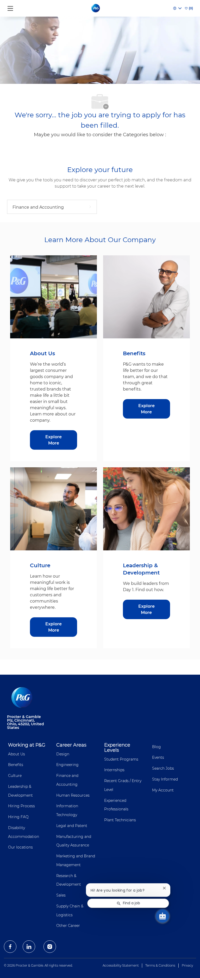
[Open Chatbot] (162, 916)
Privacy (187, 965)
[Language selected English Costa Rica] (177, 8)
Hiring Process (21, 806)
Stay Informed (165, 779)
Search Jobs (163, 768)
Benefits (15, 764)
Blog (156, 746)
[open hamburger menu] (10, 7)
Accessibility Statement (121, 965)
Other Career (68, 925)
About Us (16, 754)
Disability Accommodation (23, 832)
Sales (61, 895)
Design (62, 754)
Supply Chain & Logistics (69, 910)
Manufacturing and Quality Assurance (73, 841)
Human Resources (73, 795)
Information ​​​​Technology (67, 810)
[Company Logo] (96, 8)
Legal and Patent (71, 825)
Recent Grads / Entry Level (122, 785)
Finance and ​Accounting (67, 780)
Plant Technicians (120, 820)
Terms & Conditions (160, 965)
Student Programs (121, 759)
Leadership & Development (20, 791)
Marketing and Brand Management (75, 860)
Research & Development (68, 880)
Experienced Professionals (116, 805)
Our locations (20, 847)
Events (158, 757)
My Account (163, 790)
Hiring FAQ (18, 817)
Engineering (67, 764)
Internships (114, 770)
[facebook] (10, 946)
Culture (15, 775)
